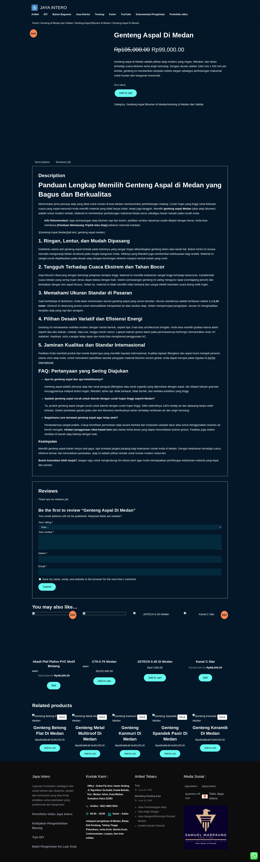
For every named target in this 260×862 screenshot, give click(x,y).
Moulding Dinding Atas (148, 796)
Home (35, 23)
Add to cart (125, 92)
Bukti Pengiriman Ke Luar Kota (54, 846)
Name (42, 553)
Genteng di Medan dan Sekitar (56, 23)
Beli (53, 685)
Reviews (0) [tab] (63, 162)
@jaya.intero (209, 786)
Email (42, 566)
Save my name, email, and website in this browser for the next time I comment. (89, 579)
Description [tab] (42, 162)
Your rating (45, 522)
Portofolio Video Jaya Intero (52, 814)
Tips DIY (38, 837)
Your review (46, 532)
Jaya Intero (53, 7)
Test (137, 785)
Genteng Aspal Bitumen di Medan (93, 23)
